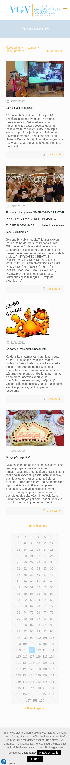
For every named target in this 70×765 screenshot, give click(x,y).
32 (25, 568)
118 (38, 656)
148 (38, 688)
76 (38, 612)
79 (18, 618)
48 (51, 581)
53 (45, 587)
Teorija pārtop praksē (18, 457)
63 (31, 600)
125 (45, 662)
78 (51, 612)
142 (38, 681)
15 (31, 549)
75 (31, 612)
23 (45, 555)
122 (25, 662)
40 (38, 574)
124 (38, 662)
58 (38, 593)
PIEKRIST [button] (35, 759)
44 (25, 581)
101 (45, 637)
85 (18, 625)
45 (31, 581)
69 (31, 606)
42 (51, 574)
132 (51, 669)
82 (38, 618)
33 (31, 568)
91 (18, 631)
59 (45, 593)
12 (51, 543)
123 (31, 662)
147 (31, 688)
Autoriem (15, 50)
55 (18, 593)
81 (31, 618)
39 (31, 574)
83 (45, 618)
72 (51, 606)
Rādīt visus (57, 50)
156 (51, 694)
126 (51, 662)
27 (31, 562)
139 (18, 681)
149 (45, 688)
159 (41, 700)
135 (31, 675)
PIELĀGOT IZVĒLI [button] (49, 752)
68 (25, 606)
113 (45, 650)
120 (51, 656)
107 (45, 644)
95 (45, 631)
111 (31, 650)
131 (45, 669)
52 (38, 587)
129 (31, 669)
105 (31, 644)
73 (18, 612)
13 (18, 549)
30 (51, 562)
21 (31, 555)
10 (38, 543)
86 (25, 625)
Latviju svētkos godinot (19, 107)
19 (18, 555)
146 (25, 688)
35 (45, 568)
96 (51, 631)
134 (25, 675)
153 (31, 694)
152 (25, 694)
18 (51, 549)
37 (18, 574)
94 (38, 631)
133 (18, 675)
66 (51, 600)
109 (18, 650)
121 (18, 662)
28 (38, 562)
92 (25, 631)
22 (38, 555)
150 (51, 688)
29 (45, 562)
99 (31, 637)
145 (18, 688)
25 (18, 562)
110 (25, 650)
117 (31, 656)
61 (18, 600)
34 (38, 568)
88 (38, 625)
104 (25, 644)
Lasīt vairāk (54, 154)
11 (44, 543)
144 (51, 681)
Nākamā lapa (32, 708)
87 (31, 625)
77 (45, 612)
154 (38, 694)
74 (25, 612)
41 (45, 574)
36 (51, 568)
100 (38, 637)
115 (18, 656)
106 (38, 644)
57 (31, 593)
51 (31, 587)
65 (45, 600)
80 (25, 618)
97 (18, 637)
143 (45, 681)
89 (45, 625)
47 (45, 581)
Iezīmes (32, 47)
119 (45, 656)
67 (18, 606)
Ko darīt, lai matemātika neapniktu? (26, 348)
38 (25, 574)
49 (18, 587)
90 (51, 625)
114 (51, 650)
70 (38, 606)
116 (25, 656)
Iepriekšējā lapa (37, 525)
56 (25, 593)
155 (45, 694)
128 (25, 669)
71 (45, 606)
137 (45, 675)
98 (25, 637)
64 (38, 600)
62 (25, 600)
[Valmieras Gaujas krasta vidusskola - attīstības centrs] (35, 10)
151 (18, 694)
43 (18, 581)
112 (38, 650)
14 (25, 549)
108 (51, 644)
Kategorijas (13, 47)
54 (51, 587)
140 (25, 681)
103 (18, 644)
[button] (9, 762)
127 (18, 669)
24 (51, 555)
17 (45, 549)
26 (25, 562)
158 (35, 700)
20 (25, 555)
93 (31, 631)
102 (51, 637)
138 (51, 675)
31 (18, 568)
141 (31, 681)
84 (51, 618)
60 (51, 593)
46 (38, 581)
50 (25, 587)
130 (38, 669)
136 (38, 675)
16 (38, 549)
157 (28, 700)
